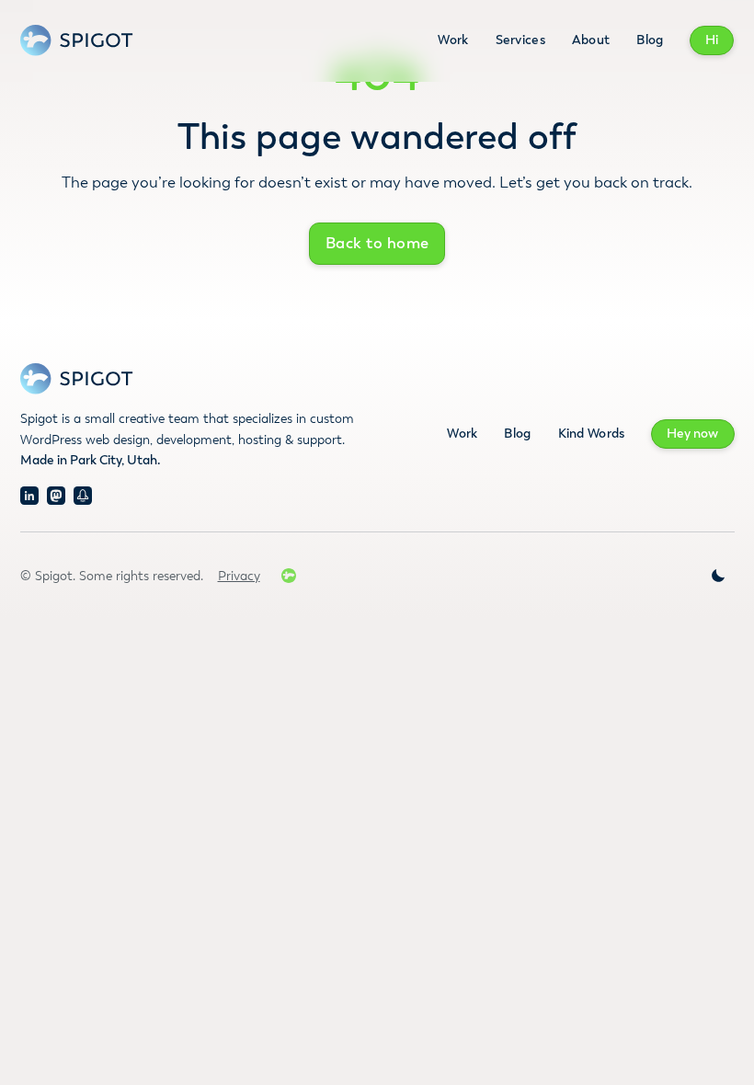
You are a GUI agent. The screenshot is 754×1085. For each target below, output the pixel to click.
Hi (711, 40)
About (591, 40)
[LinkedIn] (29, 495)
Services (520, 40)
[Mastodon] (56, 495)
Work (453, 40)
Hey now (692, 433)
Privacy (239, 576)
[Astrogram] (83, 495)
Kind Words (591, 433)
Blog (649, 40)
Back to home (377, 243)
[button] (718, 575)
